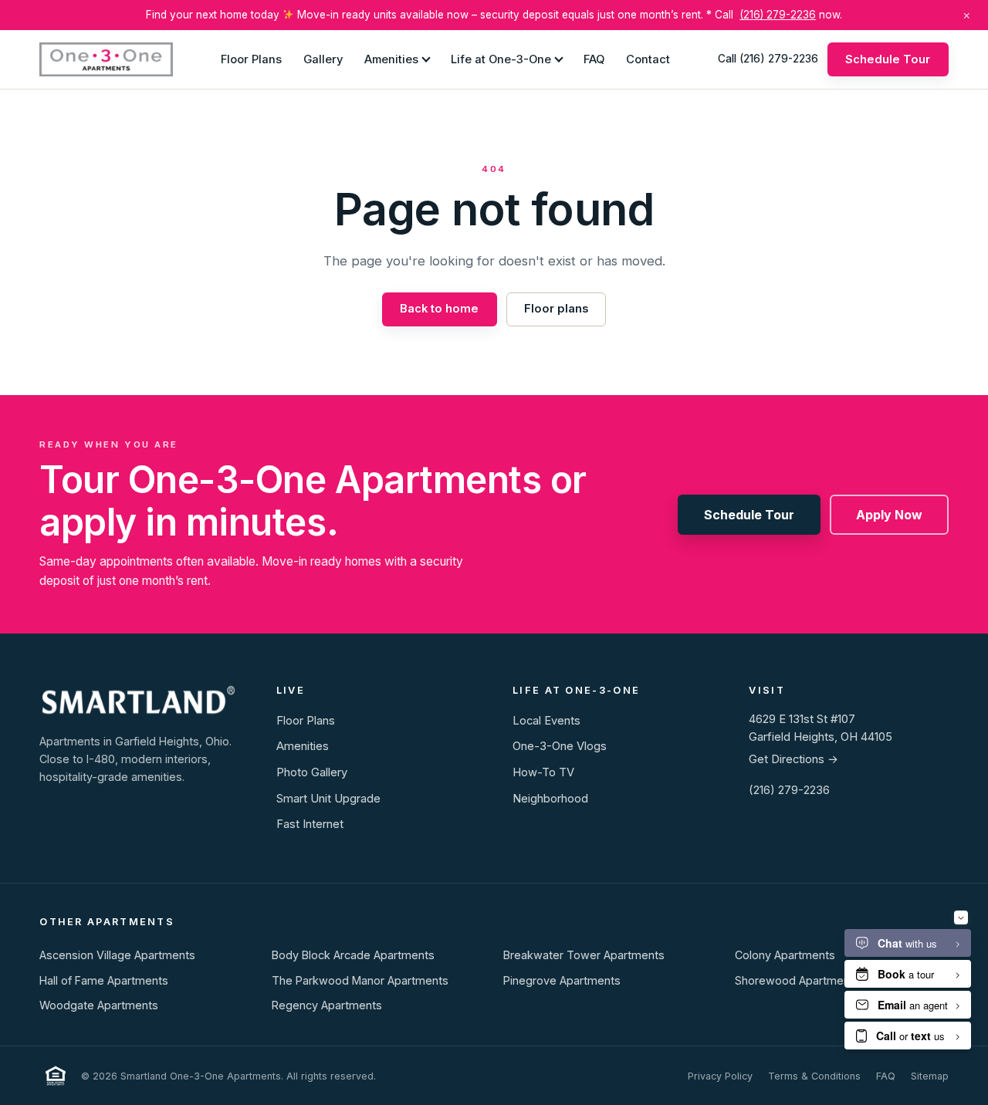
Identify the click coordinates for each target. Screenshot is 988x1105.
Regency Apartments (327, 1005)
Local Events (546, 721)
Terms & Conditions (814, 1076)
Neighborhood (550, 799)
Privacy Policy (720, 1076)
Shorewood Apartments (797, 980)
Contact (648, 59)
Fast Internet (309, 824)
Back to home (439, 309)
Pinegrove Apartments (562, 980)
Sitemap (930, 1076)
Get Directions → (793, 759)
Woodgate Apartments (98, 1005)
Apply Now (889, 514)
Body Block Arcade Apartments (353, 954)
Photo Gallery (311, 772)
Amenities (391, 59)
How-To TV (543, 772)
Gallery (323, 59)
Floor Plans (251, 59)
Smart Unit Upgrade (328, 799)
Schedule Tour (887, 59)
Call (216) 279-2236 (768, 58)
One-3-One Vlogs (560, 746)
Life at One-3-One (501, 59)
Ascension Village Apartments (117, 954)
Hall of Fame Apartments (103, 980)
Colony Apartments (785, 954)
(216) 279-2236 (777, 14)
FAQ (594, 59)
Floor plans (556, 309)
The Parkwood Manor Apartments (360, 980)
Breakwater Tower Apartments (584, 954)
